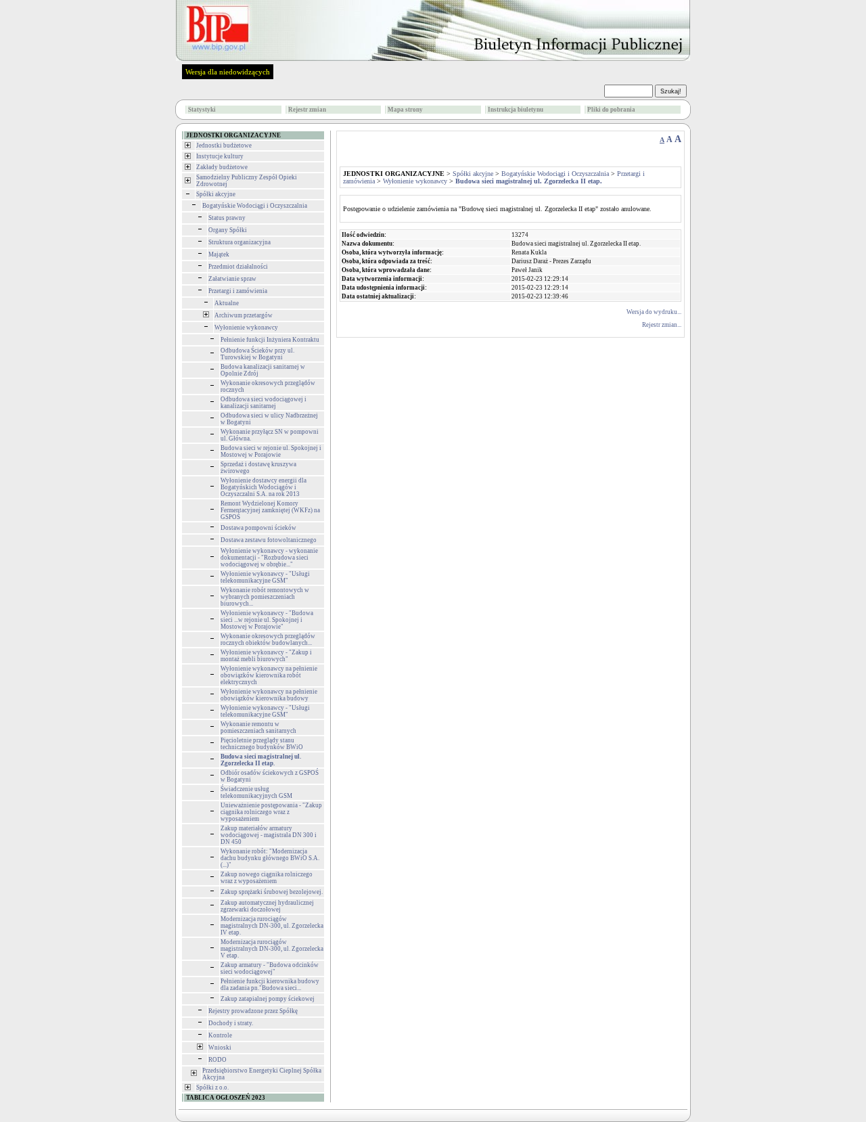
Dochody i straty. (230, 1023)
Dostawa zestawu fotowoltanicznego (269, 540)
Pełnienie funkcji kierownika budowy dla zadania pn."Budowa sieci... (270, 984)
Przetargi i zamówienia (237, 291)
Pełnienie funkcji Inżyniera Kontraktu (270, 339)
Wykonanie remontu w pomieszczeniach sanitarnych (258, 727)
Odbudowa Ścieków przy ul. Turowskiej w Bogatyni (257, 354)
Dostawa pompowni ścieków (258, 527)
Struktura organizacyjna (239, 242)
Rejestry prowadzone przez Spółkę (253, 1011)
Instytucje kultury (220, 156)
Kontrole (220, 1035)
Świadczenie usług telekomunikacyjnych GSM (256, 792)
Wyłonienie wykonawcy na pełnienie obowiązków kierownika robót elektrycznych (269, 675)
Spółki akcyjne (215, 194)
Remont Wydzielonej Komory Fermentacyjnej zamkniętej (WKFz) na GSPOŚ (270, 510)
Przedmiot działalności (238, 266)
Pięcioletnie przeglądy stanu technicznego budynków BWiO (262, 743)
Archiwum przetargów (243, 315)
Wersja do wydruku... (653, 312)
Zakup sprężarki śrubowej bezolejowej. (272, 892)
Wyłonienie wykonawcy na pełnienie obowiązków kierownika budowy (269, 695)
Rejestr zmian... (661, 324)
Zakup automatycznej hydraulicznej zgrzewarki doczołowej (267, 906)
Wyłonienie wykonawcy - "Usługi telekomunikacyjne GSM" (265, 577)
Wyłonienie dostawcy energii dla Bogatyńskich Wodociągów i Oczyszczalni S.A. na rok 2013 (263, 487)
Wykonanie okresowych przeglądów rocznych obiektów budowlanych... (268, 639)
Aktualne (226, 303)
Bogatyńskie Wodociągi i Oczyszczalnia (254, 205)
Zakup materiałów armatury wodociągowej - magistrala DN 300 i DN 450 (269, 835)
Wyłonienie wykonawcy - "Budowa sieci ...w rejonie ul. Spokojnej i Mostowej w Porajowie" (267, 620)
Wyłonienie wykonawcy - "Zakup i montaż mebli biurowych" (266, 656)
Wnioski (219, 1047)
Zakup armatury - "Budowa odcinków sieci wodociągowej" (270, 968)
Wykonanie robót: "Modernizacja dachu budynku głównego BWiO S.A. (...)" (270, 858)
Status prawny (227, 218)
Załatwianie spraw (232, 278)
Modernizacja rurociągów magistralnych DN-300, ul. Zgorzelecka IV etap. (272, 926)
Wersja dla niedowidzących (227, 72)
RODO (217, 1059)
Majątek (218, 254)
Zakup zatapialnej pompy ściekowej (268, 998)
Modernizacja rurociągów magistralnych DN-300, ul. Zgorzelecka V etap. (272, 949)
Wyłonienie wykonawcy (246, 327)
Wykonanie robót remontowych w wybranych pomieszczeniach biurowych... (265, 597)
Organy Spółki (227, 230)
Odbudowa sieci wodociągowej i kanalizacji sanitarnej (263, 402)
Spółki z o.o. (212, 1087)
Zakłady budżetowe (222, 167)
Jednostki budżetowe (224, 145)
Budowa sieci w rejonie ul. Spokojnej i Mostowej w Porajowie (271, 451)
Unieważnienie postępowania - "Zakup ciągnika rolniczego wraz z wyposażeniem (271, 812)
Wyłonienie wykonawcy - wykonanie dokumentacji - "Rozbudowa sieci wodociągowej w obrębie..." (269, 557)
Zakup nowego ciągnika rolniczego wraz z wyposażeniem (267, 877)
